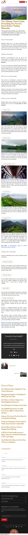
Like (16, 352)
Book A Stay (22, 1)
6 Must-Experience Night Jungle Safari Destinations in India (13, 469)
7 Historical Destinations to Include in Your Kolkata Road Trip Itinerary (13, 486)
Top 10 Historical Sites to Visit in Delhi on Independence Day (10, 477)
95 (12, 352)
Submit (4, 519)
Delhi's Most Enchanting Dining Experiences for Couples (12, 460)
